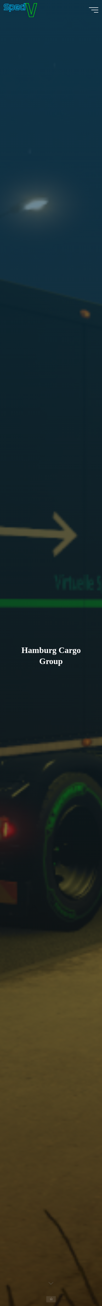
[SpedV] (20, 10)
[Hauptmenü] (93, 10)
